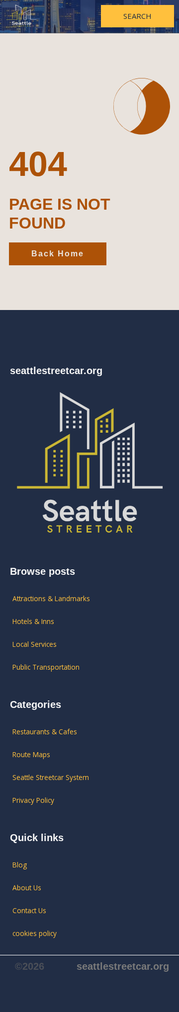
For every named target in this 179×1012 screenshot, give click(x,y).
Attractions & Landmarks (51, 598)
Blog (19, 864)
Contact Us (29, 910)
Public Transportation (46, 667)
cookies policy (34, 933)
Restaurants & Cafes (44, 731)
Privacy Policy (33, 800)
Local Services (34, 644)
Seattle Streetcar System (50, 777)
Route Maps (31, 754)
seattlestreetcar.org (123, 966)
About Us (26, 887)
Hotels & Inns (33, 621)
